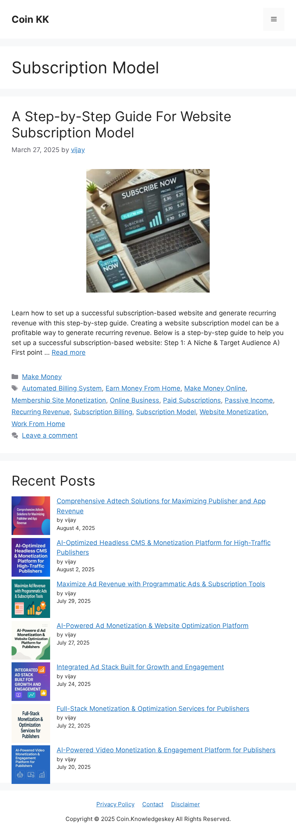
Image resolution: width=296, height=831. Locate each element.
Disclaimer (185, 804)
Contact (152, 804)
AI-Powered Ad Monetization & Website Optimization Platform (153, 626)
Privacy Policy (115, 804)
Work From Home (38, 424)
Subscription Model (166, 412)
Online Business (134, 400)
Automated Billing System (62, 388)
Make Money (42, 377)
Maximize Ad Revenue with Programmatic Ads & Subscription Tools (161, 584)
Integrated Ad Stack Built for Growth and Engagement (140, 667)
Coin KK (30, 19)
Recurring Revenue (41, 412)
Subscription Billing (103, 412)
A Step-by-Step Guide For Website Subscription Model (121, 124)
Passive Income (249, 400)
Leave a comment (49, 435)
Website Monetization (233, 412)
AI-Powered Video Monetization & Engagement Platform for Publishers (166, 750)
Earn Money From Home (143, 388)
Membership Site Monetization (59, 400)
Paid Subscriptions (192, 400)
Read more (69, 352)
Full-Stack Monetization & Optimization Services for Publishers (153, 709)
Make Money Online (215, 388)
